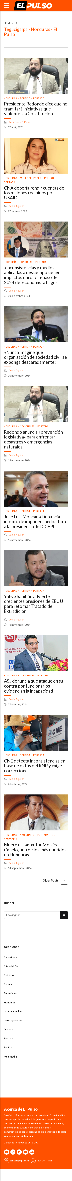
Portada (38, 98)
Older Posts (51, 880)
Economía (10, 262)
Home (7, 23)
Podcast (9, 1038)
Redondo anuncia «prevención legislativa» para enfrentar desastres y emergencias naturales (33, 439)
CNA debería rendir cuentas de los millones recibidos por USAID (34, 193)
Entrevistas (10, 993)
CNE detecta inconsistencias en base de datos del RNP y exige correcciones (34, 765)
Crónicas (9, 975)
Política (25, 98)
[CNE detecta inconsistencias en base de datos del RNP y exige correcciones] (36, 733)
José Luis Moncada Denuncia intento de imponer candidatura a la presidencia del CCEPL (35, 521)
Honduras (10, 98)
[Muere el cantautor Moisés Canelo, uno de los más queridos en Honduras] (36, 812)
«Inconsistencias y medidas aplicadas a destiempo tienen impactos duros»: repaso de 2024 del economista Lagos (32, 275)
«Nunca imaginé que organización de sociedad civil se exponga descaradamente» (35, 357)
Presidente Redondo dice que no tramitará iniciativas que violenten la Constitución (35, 108)
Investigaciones (13, 1020)
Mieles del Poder (30, 178)
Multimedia (10, 1056)
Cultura (8, 984)
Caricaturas (10, 957)
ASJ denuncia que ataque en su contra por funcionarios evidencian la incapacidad (33, 686)
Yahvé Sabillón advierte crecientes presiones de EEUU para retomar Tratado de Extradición (33, 604)
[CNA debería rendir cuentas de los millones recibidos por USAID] (36, 156)
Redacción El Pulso (19, 122)
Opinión (8, 1029)
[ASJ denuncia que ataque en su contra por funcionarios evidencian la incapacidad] (36, 653)
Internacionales (13, 1011)
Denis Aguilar (16, 206)
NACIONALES (27, 426)
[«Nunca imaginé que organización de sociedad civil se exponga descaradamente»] (36, 324)
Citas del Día (11, 966)
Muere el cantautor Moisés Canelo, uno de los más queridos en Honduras (35, 849)
